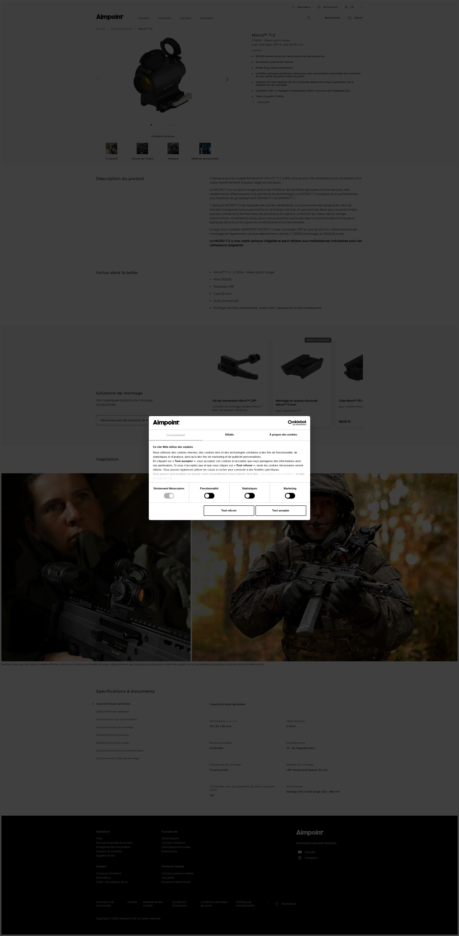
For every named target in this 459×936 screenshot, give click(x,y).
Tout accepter (280, 510)
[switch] (209, 496)
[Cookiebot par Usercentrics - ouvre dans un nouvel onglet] (290, 422)
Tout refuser (229, 510)
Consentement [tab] (175, 435)
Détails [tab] (229, 434)
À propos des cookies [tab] (283, 434)
